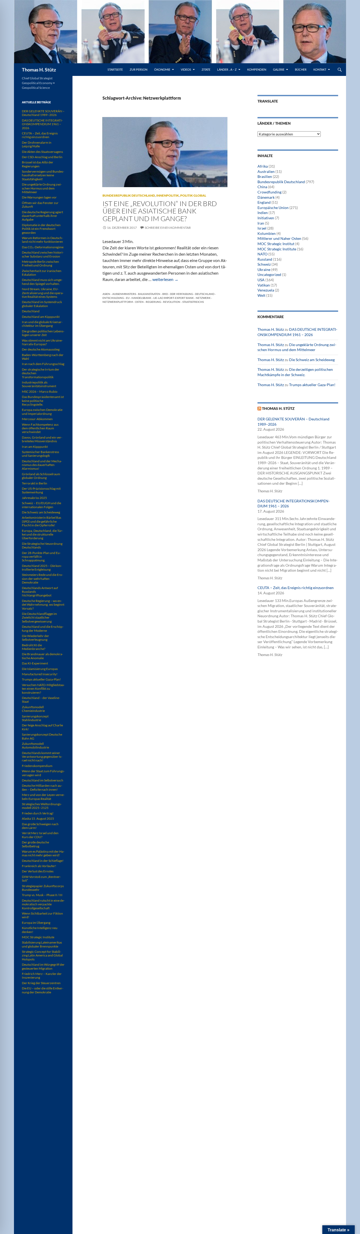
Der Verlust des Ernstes (37, 871)
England (264, 202)
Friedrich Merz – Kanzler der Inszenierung (42, 975)
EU (127, 297)
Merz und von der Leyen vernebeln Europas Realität (43, 796)
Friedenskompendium (37, 766)
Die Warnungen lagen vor (39, 197)
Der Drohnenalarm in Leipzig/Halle (36, 144)
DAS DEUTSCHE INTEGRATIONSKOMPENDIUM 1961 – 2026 (42, 124)
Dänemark (266, 197)
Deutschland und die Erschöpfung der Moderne (43, 628)
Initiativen (265, 218)
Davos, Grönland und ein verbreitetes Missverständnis (42, 439)
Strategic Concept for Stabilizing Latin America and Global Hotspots (42, 955)
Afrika (262, 166)
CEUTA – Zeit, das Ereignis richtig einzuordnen (295, 587)
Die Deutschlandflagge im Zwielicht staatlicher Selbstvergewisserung (39, 617)
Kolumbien (266, 233)
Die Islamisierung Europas (40, 669)
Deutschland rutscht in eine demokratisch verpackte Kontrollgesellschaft (43, 904)
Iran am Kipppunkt (35, 447)
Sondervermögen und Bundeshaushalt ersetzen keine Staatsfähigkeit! (43, 175)
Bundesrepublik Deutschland (129, 195)
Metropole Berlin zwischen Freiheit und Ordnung (40, 263)
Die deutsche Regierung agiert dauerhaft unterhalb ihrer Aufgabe (42, 216)
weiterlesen (165, 279)
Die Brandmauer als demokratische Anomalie (42, 656)
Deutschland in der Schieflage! (43, 861)
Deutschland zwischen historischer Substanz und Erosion (43, 254)
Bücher (301, 69)
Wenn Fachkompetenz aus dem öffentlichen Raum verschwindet (40, 428)
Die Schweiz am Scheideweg (312, 359)
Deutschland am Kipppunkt (41, 317)
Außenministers (124, 293)
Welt (261, 295)
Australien (266, 171)
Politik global (193, 195)
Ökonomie (162, 69)
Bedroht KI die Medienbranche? (33, 647)
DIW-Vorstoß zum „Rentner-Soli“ (41, 878)
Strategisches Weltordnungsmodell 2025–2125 (42, 806)
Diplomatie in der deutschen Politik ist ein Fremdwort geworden (41, 229)
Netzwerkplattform (118, 301)
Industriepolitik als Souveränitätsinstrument (39, 384)
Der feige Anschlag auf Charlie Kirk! (42, 727)
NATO (262, 254)
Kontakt (319, 69)
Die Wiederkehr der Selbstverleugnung (35, 638)
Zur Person (138, 69)
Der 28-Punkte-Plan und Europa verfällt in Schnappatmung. (41, 556)
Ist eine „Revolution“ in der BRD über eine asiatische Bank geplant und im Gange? (160, 211)
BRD (165, 293)
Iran (260, 223)
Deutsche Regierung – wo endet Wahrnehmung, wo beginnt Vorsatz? (43, 604)
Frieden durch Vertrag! (37, 813)
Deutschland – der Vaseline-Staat (41, 699)
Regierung (153, 301)
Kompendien (256, 69)
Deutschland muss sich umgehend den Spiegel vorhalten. (42, 281)
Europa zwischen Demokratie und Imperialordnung (42, 411)
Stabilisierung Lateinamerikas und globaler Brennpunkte (42, 944)
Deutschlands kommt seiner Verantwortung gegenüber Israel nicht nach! (42, 756)
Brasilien (264, 176)
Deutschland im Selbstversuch (42, 780)
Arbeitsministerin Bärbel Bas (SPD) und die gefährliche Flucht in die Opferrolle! (41, 521)
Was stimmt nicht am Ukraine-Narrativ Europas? (42, 342)
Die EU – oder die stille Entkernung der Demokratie (42, 990)
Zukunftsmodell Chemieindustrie (33, 709)
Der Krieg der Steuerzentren (41, 983)
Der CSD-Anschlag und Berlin (42, 157)
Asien (106, 293)
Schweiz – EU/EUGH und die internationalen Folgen (41, 505)
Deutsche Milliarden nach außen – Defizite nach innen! (42, 787)
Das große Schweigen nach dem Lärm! (40, 826)
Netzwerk (203, 297)
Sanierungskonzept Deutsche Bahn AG (42, 736)
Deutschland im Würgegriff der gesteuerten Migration (43, 966)
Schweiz (264, 264)
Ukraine (263, 269)
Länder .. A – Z (227, 69)
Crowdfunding (269, 192)
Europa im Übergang (36, 923)
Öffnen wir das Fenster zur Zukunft (40, 204)
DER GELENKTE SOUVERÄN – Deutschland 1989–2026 (43, 113)
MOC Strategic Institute (276, 249)
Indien (262, 212)
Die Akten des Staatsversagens (42, 152)
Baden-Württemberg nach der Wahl (43, 357)
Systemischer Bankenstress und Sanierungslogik (40, 454)
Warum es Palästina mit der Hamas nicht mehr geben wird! (43, 853)
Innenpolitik (167, 195)
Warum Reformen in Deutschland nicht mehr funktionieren (42, 240)
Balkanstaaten (149, 293)
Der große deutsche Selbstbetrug (35, 844)
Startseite (115, 69)
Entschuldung (113, 297)
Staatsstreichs (193, 301)
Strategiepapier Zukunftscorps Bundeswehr (43, 888)
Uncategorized (269, 274)
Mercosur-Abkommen (37, 419)
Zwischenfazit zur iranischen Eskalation (41, 272)
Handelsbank (141, 297)
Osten (139, 301)
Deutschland (204, 293)
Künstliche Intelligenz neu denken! (39, 930)
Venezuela (265, 290)
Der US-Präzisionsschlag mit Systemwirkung (41, 490)
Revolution (171, 301)
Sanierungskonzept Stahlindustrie (35, 718)
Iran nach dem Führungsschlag (43, 364)
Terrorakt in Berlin (34, 483)
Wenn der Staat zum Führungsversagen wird (43, 773)
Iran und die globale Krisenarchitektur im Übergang (42, 324)
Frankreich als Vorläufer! (39, 866)
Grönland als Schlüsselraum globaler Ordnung (41, 476)
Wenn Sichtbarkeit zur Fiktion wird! (42, 915)
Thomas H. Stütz (39, 69)
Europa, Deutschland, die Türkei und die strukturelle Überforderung (42, 534)
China (262, 186)
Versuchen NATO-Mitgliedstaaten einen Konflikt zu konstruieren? (43, 688)
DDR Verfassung (181, 293)
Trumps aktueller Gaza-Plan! (312, 384)
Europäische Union (273, 207)
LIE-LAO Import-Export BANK (173, 297)
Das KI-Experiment (35, 663)
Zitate (206, 69)
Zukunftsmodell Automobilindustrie (35, 745)
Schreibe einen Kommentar (168, 228)
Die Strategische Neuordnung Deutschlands (42, 545)
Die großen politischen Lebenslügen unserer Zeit (43, 333)
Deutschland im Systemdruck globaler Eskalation (42, 304)
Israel (261, 228)
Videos (186, 69)
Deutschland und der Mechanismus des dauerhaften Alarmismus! (42, 465)
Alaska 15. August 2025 (38, 818)
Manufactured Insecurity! (39, 674)
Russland (264, 259)
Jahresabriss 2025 (34, 498)
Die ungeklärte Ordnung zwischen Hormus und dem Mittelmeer (42, 188)
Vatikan (263, 285)
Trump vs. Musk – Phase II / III (42, 895)
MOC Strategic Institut (275, 243)
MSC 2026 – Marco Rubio (39, 391)
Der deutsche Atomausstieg (41, 349)
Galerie (278, 69)
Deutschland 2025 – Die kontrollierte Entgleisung (42, 567)
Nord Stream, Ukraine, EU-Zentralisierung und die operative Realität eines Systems (43, 293)
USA (261, 280)
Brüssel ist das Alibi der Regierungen (37, 164)
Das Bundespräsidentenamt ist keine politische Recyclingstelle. (43, 400)
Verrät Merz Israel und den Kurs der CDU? (40, 835)
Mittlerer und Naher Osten (279, 238)
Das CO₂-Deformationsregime (43, 247)
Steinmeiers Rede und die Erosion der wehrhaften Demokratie (42, 578)
